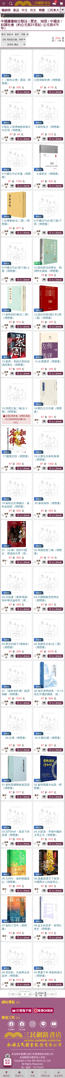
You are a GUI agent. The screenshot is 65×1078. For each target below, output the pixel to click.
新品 (16, 10)
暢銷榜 (6, 10)
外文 (33, 10)
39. (16, 973)
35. (16, 880)
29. (16, 738)
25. (15, 645)
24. (46, 598)
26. (47, 645)
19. (16, 504)
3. (16, 128)
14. (48, 361)
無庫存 (6, 92)
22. (48, 551)
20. (48, 503)
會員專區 (58, 1075)
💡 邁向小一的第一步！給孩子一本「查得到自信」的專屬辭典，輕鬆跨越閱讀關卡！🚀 (61, 15)
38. (48, 927)
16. (48, 409)
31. (16, 786)
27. (16, 692)
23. (16, 600)
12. (48, 316)
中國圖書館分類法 (14, 21)
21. (15, 553)
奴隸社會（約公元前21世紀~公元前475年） (30, 26)
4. (49, 127)
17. (16, 456)
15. (15, 409)
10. (48, 269)
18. (46, 457)
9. (16, 269)
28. (48, 694)
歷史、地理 (38, 21)
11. (15, 316)
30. (48, 738)
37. (14, 927)
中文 (25, 10)
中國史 (55, 21)
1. (16, 81)
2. (48, 80)
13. (16, 363)
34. (48, 833)
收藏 (32, 1075)
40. (48, 973)
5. (16, 175)
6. (48, 173)
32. (48, 786)
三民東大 (53, 10)
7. (16, 222)
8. (48, 222)
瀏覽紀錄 (45, 1075)
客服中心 (19, 1075)
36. (48, 881)
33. (16, 833)
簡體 (42, 10)
